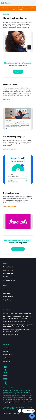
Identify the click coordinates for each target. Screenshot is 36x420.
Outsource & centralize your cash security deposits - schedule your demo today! (18, 8)
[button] (33, 3)
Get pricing (18, 72)
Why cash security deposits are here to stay (16, 321)
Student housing (8, 296)
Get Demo (6, 99)
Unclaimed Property (9, 280)
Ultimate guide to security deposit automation (17, 313)
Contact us (6, 361)
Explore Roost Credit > (10, 149)
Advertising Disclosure (12, 403)
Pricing (5, 285)
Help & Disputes (7, 277)
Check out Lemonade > (10, 206)
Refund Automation (9, 270)
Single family (7, 300)
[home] (5, 3)
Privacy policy (16, 413)
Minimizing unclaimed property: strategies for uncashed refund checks (16, 330)
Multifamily (6, 293)
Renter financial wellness (10, 335)
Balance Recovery (8, 273)
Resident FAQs (7, 358)
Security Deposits (8, 267)
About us (6, 348)
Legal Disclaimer (26, 401)
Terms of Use (17, 401)
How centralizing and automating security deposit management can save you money (18, 325)
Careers (5, 351)
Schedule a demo (18, 249)
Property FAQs (7, 354)
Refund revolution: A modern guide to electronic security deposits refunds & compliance (17, 317)
